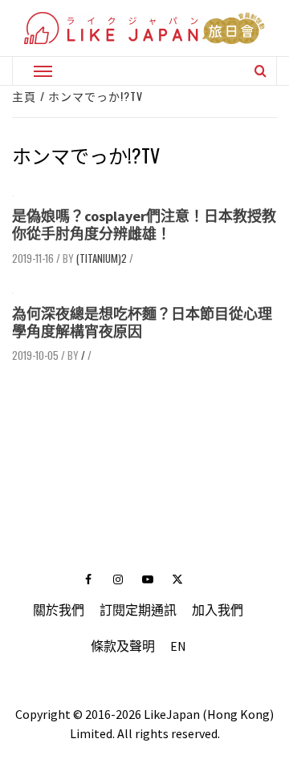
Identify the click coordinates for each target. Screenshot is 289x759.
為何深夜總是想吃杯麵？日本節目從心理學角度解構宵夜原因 (142, 323)
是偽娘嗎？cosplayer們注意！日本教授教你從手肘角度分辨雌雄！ (144, 225)
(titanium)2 (101, 258)
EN (178, 646)
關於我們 (58, 610)
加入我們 (217, 610)
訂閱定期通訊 (138, 610)
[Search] (260, 70)
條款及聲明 (123, 646)
